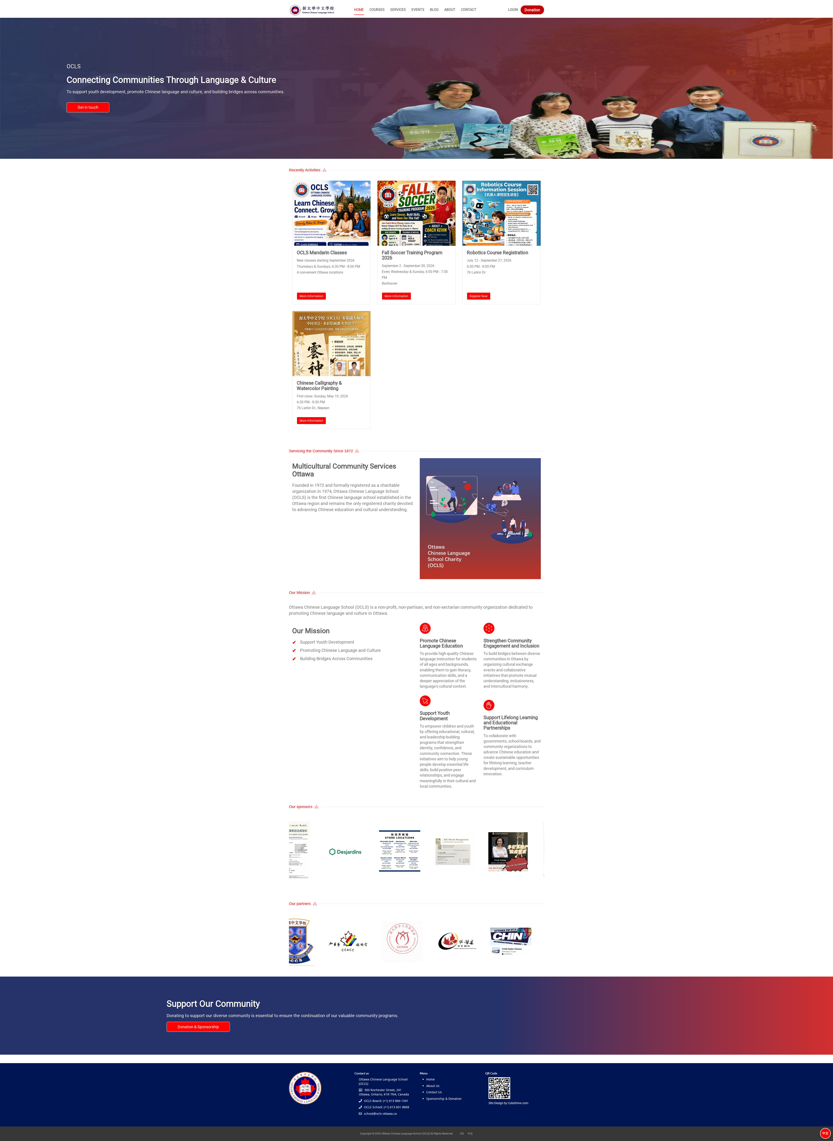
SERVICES (398, 10)
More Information (311, 296)
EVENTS (418, 10)
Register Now (479, 296)
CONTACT (468, 10)
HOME (359, 10)
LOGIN (513, 10)
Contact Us (434, 1092)
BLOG (434, 10)
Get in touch (88, 107)
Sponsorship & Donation (444, 1099)
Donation (532, 10)
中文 (825, 1133)
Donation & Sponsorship (198, 1026)
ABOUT (449, 10)
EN (462, 1133)
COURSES (377, 10)
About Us (432, 1086)
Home (430, 1079)
